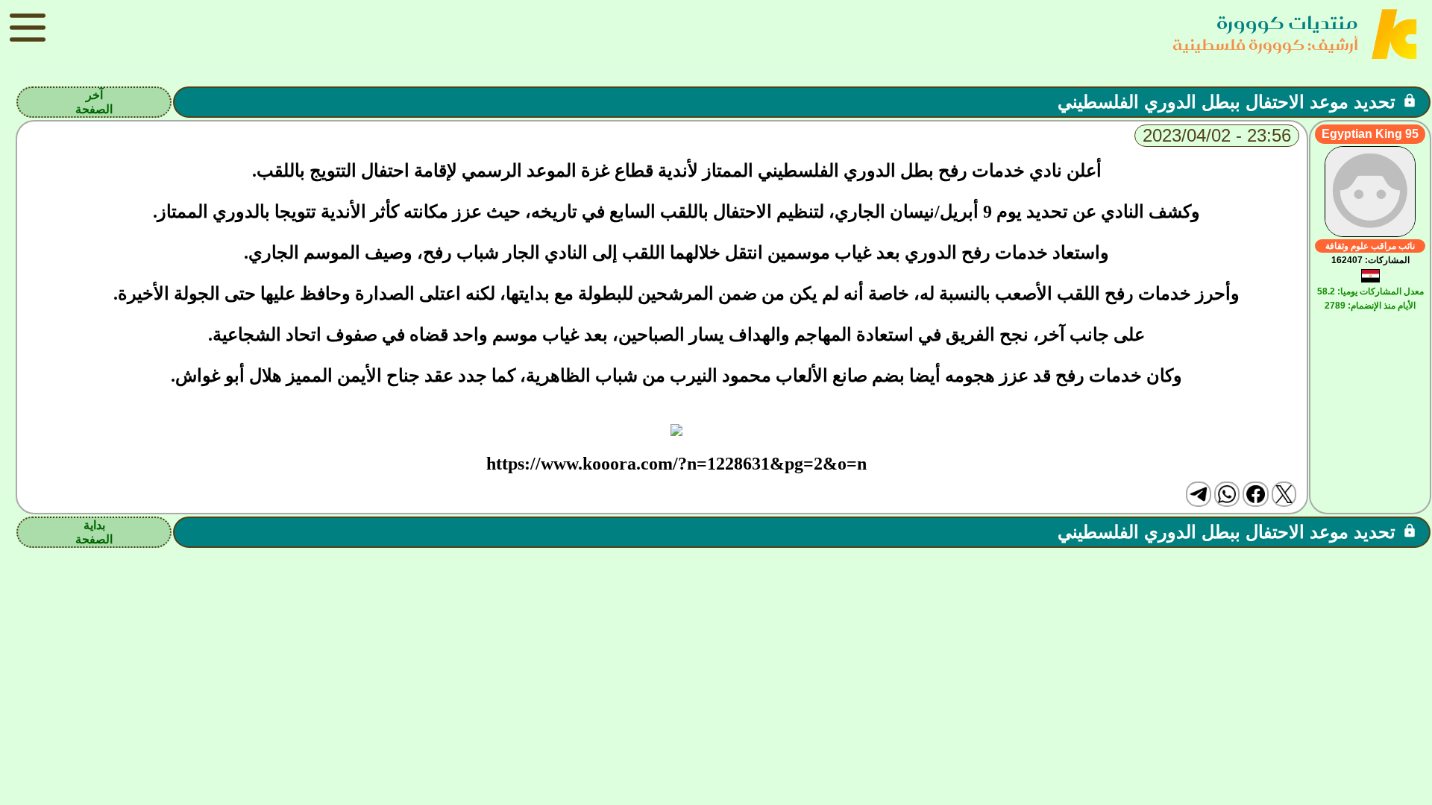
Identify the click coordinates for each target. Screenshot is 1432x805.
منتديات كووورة (1287, 23)
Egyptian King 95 (1370, 133)
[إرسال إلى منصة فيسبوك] (1255, 494)
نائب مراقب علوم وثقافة (1370, 246)
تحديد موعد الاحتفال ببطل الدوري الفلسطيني (1226, 102)
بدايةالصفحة (94, 532)
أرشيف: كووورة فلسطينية (1265, 44)
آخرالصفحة (94, 102)
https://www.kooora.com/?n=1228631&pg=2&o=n (676, 463)
